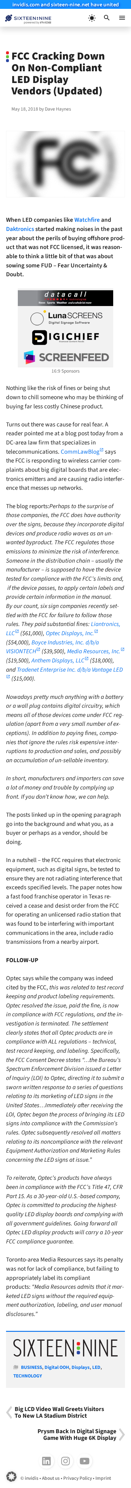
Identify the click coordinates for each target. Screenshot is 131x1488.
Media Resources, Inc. (94, 651)
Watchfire (87, 219)
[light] (91, 18)
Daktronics (20, 229)
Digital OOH (57, 1367)
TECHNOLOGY (27, 1375)
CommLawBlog (80, 451)
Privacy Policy (77, 1478)
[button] (106, 18)
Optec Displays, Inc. (70, 633)
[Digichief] (65, 338)
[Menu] (122, 18)
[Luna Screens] (65, 318)
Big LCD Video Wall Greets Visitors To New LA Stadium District (59, 1412)
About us (51, 1478)
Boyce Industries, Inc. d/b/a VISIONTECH (52, 647)
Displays (81, 1367)
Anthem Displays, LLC (58, 660)
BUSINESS (31, 1367)
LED (96, 1367)
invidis (31, 1478)
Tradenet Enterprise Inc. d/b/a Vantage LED (70, 669)
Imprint (103, 1478)
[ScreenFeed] (65, 357)
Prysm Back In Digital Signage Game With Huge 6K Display (77, 1434)
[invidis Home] (25, 18)
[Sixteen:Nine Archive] (65, 1354)
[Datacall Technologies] (65, 298)
